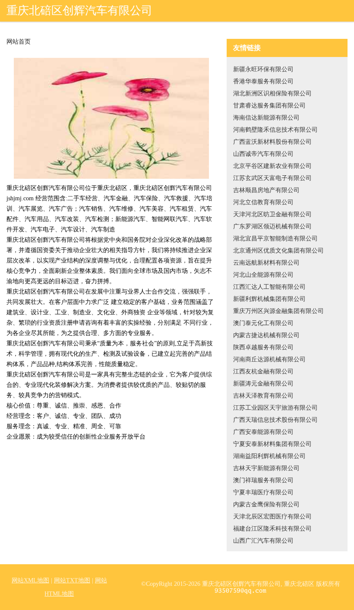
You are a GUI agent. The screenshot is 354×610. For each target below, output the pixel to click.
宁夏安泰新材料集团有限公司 (272, 444)
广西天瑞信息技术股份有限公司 (275, 420)
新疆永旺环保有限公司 (263, 69)
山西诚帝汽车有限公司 (263, 154)
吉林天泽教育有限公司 (263, 395)
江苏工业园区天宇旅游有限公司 (275, 408)
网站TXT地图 (72, 580)
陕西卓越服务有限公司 (263, 347)
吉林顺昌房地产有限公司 (266, 190)
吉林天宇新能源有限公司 (266, 468)
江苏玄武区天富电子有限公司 (272, 178)
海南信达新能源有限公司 (266, 117)
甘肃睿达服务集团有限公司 (269, 105)
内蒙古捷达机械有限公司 (266, 335)
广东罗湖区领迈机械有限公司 (272, 226)
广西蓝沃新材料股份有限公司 (272, 142)
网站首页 (18, 42)
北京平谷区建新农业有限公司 (272, 166)
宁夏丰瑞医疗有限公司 (263, 492)
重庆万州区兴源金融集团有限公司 (278, 311)
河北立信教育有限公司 (263, 202)
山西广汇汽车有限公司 (263, 540)
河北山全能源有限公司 (263, 275)
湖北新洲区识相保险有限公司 (272, 93)
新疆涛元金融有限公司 (263, 383)
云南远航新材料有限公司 (266, 262)
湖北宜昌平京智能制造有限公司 (275, 238)
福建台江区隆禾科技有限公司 (272, 528)
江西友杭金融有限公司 (263, 371)
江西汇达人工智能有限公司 (269, 287)
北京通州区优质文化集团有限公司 (278, 250)
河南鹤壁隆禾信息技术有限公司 (275, 129)
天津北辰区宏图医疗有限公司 (272, 516)
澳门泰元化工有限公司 (263, 323)
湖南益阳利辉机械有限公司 (269, 456)
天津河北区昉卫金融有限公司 (272, 214)
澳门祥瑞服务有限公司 (263, 480)
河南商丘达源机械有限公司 (269, 359)
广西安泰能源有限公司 (263, 432)
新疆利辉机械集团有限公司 (269, 299)
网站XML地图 (30, 580)
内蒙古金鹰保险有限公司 (266, 504)
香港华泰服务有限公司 (263, 81)
